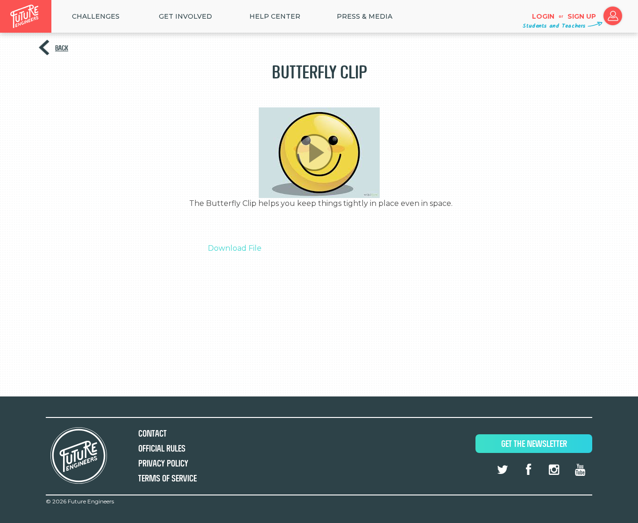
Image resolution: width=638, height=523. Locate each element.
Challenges (96, 16)
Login (543, 16)
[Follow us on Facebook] (528, 470)
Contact (152, 433)
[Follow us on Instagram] (554, 470)
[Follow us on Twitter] (502, 470)
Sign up (581, 16)
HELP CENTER (274, 16)
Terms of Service (167, 478)
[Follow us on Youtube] (580, 470)
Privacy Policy (163, 463)
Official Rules (161, 448)
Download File (235, 248)
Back (61, 48)
